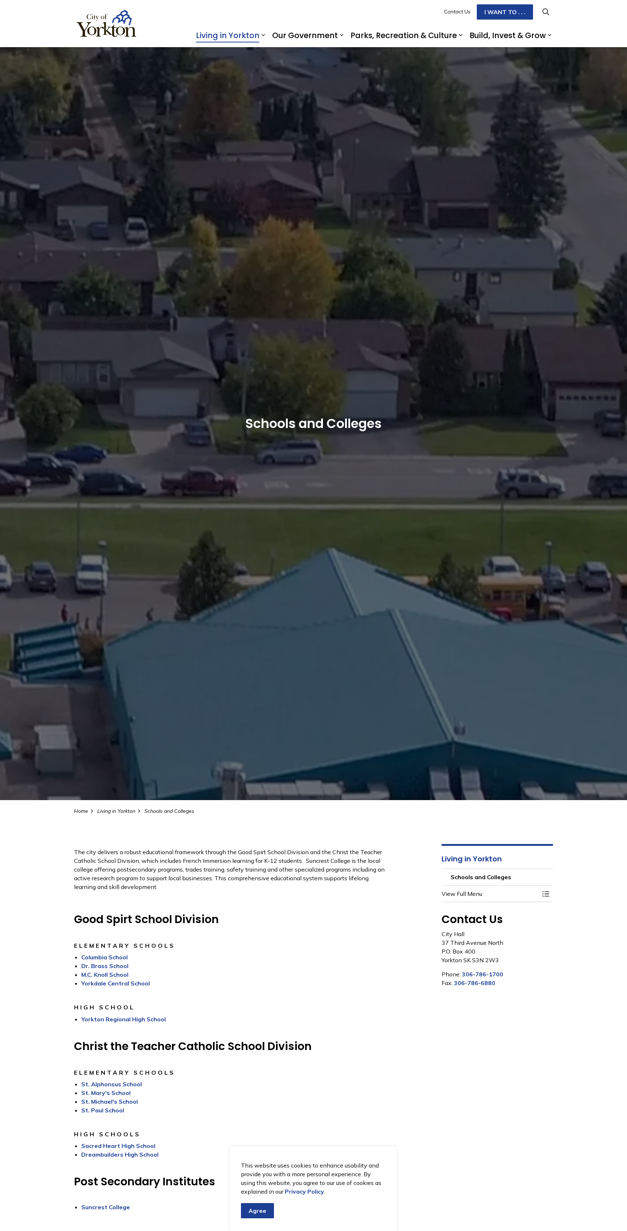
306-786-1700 (482, 974)
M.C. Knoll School (104, 974)
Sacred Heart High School (118, 1145)
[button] (490, 894)
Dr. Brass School (104, 965)
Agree (257, 1210)
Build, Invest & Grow (508, 35)
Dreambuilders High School (120, 1154)
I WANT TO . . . (504, 12)
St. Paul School (102, 1110)
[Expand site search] (545, 12)
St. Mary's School (106, 1092)
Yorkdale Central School (115, 983)
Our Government (305, 35)
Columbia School (104, 957)
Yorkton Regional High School (123, 1019)
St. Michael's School (109, 1101)
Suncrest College (105, 1207)
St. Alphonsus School (111, 1084)
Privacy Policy (304, 1191)
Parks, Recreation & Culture (404, 35)
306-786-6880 (474, 983)
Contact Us (457, 11)
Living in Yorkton (227, 35)
